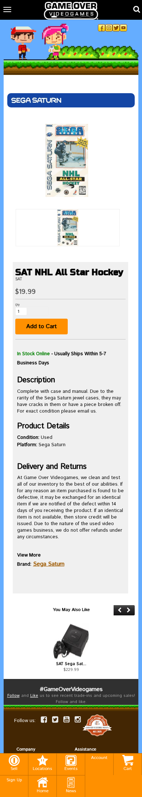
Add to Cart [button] (41, 326)
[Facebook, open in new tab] (101, 28)
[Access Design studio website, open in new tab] (97, 725)
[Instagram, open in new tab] (109, 28)
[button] (119, 610)
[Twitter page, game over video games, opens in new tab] (55, 719)
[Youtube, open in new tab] (123, 28)
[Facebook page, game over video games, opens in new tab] (44, 719)
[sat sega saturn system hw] (71, 641)
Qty (17, 305)
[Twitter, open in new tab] (116, 28)
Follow (13, 696)
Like (34, 696)
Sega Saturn (48, 564)
